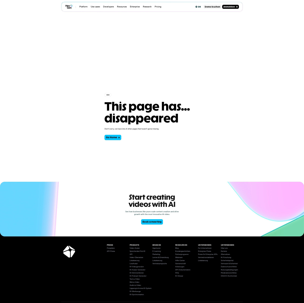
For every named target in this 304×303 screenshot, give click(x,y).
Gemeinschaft (180, 264)
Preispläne (111, 248)
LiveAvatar (134, 264)
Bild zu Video (134, 282)
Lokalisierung (134, 260)
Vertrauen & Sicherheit (229, 264)
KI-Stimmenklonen (137, 273)
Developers (108, 6)
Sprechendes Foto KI (137, 251)
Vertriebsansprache (159, 264)
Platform (83, 6)
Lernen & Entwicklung (160, 257)
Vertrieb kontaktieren (206, 257)
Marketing (156, 254)
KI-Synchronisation (137, 294)
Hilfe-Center (180, 260)
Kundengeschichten (182, 251)
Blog (177, 248)
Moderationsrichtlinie (229, 273)
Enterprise (135, 6)
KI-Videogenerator (137, 267)
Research (147, 6)
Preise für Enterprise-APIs (207, 254)
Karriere (224, 251)
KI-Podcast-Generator (138, 276)
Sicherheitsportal (227, 260)
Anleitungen (179, 267)
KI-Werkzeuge (135, 291)
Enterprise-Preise (204, 251)
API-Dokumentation (182, 270)
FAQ (177, 273)
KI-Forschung (226, 257)
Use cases (95, 6)
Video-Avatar (135, 248)
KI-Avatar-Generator (137, 270)
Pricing (158, 6)
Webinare (179, 257)
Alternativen (225, 254)
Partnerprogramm (182, 254)
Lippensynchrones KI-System (140, 288)
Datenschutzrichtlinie (229, 267)
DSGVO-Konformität (229, 276)
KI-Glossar (179, 276)
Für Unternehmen (204, 248)
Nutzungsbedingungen (229, 270)
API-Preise (111, 251)
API (131, 254)
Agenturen (156, 248)
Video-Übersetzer (136, 257)
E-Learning (156, 251)
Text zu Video (135, 279)
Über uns (224, 248)
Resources (122, 6)
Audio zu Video (135, 285)
